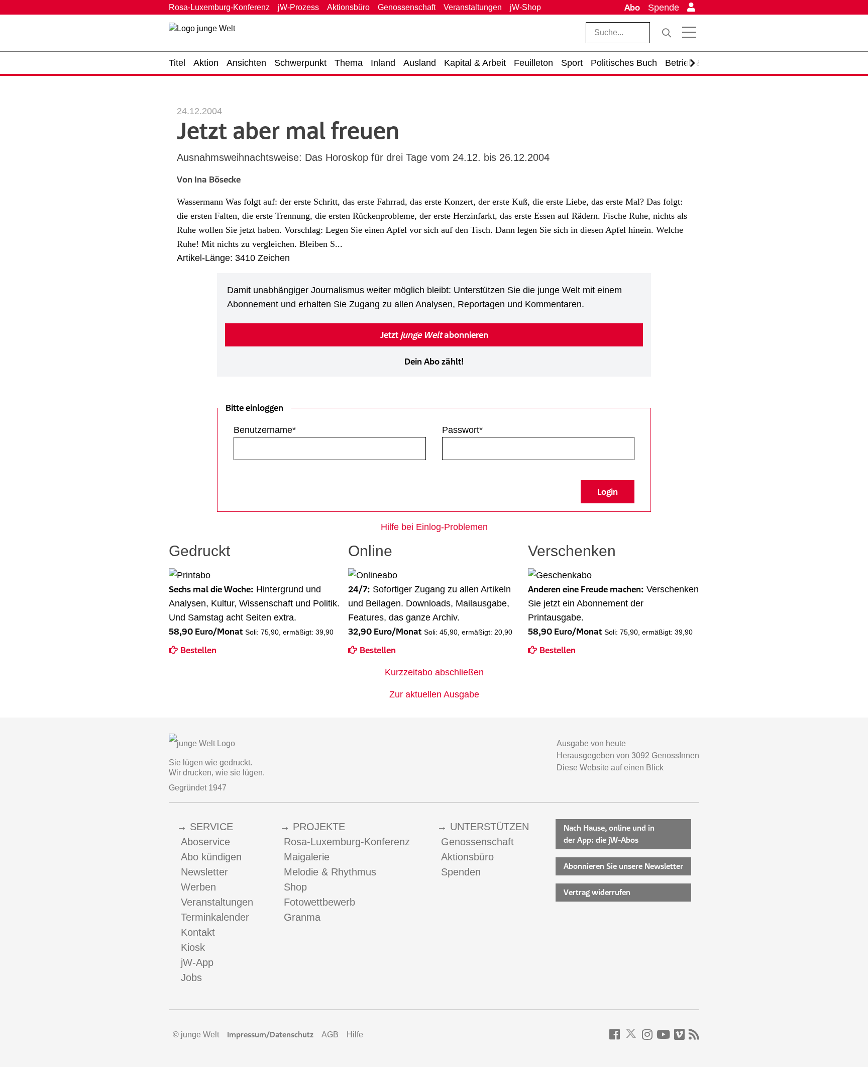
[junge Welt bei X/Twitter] (631, 1034)
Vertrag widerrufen (597, 892)
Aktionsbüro (348, 7)
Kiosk (193, 947)
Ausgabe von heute (591, 743)
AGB (330, 1034)
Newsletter (204, 871)
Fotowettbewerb (319, 902)
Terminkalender (215, 917)
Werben (198, 887)
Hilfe (355, 1034)
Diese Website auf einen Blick (610, 767)
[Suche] (666, 33)
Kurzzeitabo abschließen (434, 672)
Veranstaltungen (473, 7)
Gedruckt (199, 551)
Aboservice (205, 841)
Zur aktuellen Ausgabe (434, 694)
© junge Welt (196, 1034)
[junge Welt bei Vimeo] (679, 1034)
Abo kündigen (211, 856)
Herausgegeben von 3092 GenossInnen (628, 755)
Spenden (461, 871)
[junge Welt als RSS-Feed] (694, 1034)
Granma (302, 917)
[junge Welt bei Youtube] (663, 1034)
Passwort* (462, 430)
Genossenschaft (407, 7)
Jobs (191, 977)
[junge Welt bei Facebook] (614, 1034)
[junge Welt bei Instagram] (647, 1034)
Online (370, 551)
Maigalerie (307, 856)
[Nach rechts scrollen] (692, 63)
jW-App (197, 962)
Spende (663, 8)
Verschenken (572, 551)
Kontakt (198, 932)
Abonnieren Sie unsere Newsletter (623, 866)
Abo (632, 7)
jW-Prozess (298, 7)
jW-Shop (525, 7)
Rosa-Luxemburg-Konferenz (219, 7)
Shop (295, 887)
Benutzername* (265, 430)
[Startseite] (202, 35)
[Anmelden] (691, 8)
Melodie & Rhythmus (330, 871)
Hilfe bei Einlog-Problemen (434, 527)
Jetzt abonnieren (434, 334)
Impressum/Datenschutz (270, 1034)
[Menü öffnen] (689, 33)
